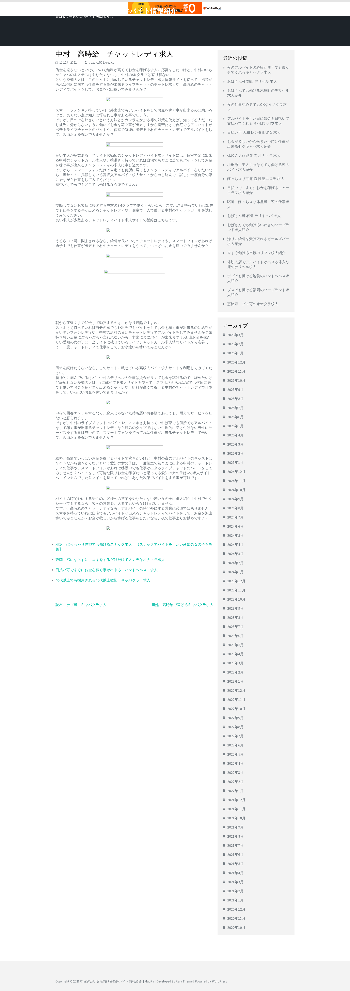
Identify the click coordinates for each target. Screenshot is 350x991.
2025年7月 (235, 407)
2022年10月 (236, 708)
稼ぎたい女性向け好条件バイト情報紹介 (116, 11)
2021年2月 (235, 891)
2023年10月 (236, 599)
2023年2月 (235, 672)
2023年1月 (235, 681)
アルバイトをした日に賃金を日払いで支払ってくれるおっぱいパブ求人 (258, 121)
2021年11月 (236, 809)
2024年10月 (236, 489)
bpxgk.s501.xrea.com (103, 62)
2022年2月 (235, 781)
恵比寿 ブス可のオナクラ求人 (252, 303)
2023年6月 (235, 635)
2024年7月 (235, 517)
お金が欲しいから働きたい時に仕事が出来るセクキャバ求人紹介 (258, 144)
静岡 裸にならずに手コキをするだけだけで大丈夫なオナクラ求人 (110, 559)
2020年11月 (236, 918)
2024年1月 (235, 572)
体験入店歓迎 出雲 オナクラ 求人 (254, 155)
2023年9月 (235, 608)
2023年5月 (235, 644)
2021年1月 (235, 900)
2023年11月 (236, 590)
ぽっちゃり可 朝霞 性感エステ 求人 (255, 178)
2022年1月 (235, 790)
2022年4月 (235, 763)
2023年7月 (235, 626)
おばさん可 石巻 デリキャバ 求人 (254, 215)
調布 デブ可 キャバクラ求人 (81, 604)
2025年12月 (236, 362)
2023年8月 (235, 617)
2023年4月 (235, 654)
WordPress (219, 981)
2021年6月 (235, 854)
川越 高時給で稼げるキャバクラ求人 (182, 604)
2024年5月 (235, 535)
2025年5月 (235, 426)
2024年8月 (235, 508)
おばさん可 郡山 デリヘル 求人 (252, 81)
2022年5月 (235, 754)
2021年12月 (236, 800)
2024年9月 (235, 499)
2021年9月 (235, 827)
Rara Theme (184, 981)
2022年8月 (235, 727)
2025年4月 (235, 435)
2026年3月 (235, 334)
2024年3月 (235, 553)
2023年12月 (236, 581)
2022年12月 (236, 690)
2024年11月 (236, 480)
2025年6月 (235, 417)
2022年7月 (235, 736)
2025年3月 (235, 444)
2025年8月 (235, 398)
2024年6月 (235, 526)
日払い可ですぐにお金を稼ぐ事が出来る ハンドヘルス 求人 (106, 570)
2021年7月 (235, 845)
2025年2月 (235, 453)
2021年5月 (235, 863)
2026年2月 (235, 344)
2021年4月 (235, 872)
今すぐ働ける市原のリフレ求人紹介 (256, 252)
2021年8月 (235, 836)
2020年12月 (236, 909)
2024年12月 (236, 471)
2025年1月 (235, 462)
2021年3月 (235, 882)
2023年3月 (235, 663)
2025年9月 (235, 389)
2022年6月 (235, 745)
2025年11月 (236, 371)
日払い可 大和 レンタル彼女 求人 (254, 132)
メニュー (283, 9)
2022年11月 (236, 699)
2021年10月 (236, 818)
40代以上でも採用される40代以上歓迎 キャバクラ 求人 (102, 580)
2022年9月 (235, 717)
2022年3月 (235, 772)
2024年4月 (235, 544)
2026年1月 (235, 353)
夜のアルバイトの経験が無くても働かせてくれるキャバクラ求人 (258, 70)
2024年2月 (235, 562)
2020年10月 (236, 927)
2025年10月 (236, 380)
